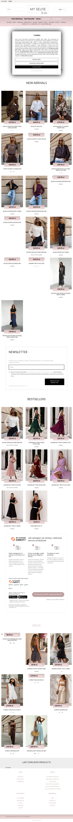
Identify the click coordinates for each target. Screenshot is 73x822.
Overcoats (25, 24)
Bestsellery (20, 779)
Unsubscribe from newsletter (18, 386)
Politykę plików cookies (46, 372)
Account (4, 1)
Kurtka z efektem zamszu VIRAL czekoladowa (12, 127)
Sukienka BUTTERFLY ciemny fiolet (61, 442)
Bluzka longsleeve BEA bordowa (36, 211)
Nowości (20, 776)
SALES (38, 19)
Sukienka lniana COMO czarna (61, 668)
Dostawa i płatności (52, 776)
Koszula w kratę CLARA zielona (36, 139)
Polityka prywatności (52, 786)
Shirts (14, 22)
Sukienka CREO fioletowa (36, 263)
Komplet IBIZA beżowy (61, 710)
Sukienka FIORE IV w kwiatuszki (36, 668)
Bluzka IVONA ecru (36, 126)
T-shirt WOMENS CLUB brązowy (12, 169)
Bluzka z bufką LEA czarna (61, 252)
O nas (52, 798)
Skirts (45, 22)
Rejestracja (20, 800)
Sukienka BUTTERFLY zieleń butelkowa (36, 443)
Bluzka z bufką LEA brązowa (12, 263)
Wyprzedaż (20, 781)
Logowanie (20, 798)
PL (9, 1)
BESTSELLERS (29, 19)
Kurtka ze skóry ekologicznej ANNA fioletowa (61, 169)
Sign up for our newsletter (54, 381)
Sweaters (20, 22)
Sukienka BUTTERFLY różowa (12, 485)
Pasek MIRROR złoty (36, 526)
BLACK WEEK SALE (46, 24)
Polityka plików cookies (52, 789)
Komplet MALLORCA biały (36, 680)
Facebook (46, 19)
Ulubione (20, 805)
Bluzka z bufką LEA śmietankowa (36, 252)
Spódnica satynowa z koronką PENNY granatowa (12, 336)
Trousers (51, 22)
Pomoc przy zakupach (52, 784)
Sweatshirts (28, 22)
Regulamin (52, 781)
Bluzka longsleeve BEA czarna (12, 211)
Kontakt (52, 805)
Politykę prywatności (32, 372)
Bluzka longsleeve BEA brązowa (61, 181)
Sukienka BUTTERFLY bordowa (36, 485)
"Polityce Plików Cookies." (27, 55)
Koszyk (20, 808)
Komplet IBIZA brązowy (12, 751)
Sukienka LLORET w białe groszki (36, 751)
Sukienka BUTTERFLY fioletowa (61, 485)
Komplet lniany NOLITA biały (12, 710)
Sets (39, 24)
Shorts (57, 22)
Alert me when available (36, 254)
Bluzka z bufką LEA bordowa (12, 222)
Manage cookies (36, 820)
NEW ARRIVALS (17, 19)
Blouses (9, 22)
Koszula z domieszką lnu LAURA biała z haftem (12, 639)
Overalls (63, 22)
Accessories (33, 24)
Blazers (35, 22)
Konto (20, 803)
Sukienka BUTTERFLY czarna (12, 526)
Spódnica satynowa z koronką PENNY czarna (60, 294)
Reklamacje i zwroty (52, 779)
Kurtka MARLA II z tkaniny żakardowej (61, 127)
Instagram (57, 19)
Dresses (40, 22)
